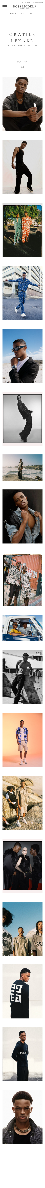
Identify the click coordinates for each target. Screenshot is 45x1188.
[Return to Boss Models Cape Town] (24, 7)
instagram (26, 3)
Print (26, 62)
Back (19, 62)
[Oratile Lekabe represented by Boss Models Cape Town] (22, 167)
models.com (38, 3)
